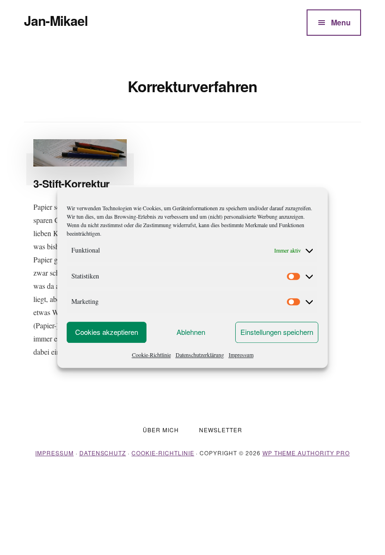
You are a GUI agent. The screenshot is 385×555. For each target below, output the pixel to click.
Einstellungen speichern (276, 332)
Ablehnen (191, 332)
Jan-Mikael (56, 20)
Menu (341, 22)
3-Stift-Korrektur (71, 183)
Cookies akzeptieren (106, 332)
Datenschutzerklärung (200, 354)
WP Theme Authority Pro (306, 453)
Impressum (241, 354)
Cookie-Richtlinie (151, 354)
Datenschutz (102, 453)
